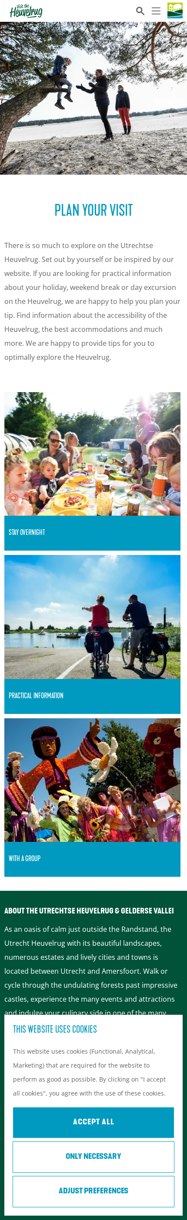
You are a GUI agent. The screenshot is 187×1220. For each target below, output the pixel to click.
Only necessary (93, 1157)
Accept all (93, 1123)
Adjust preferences (93, 1192)
